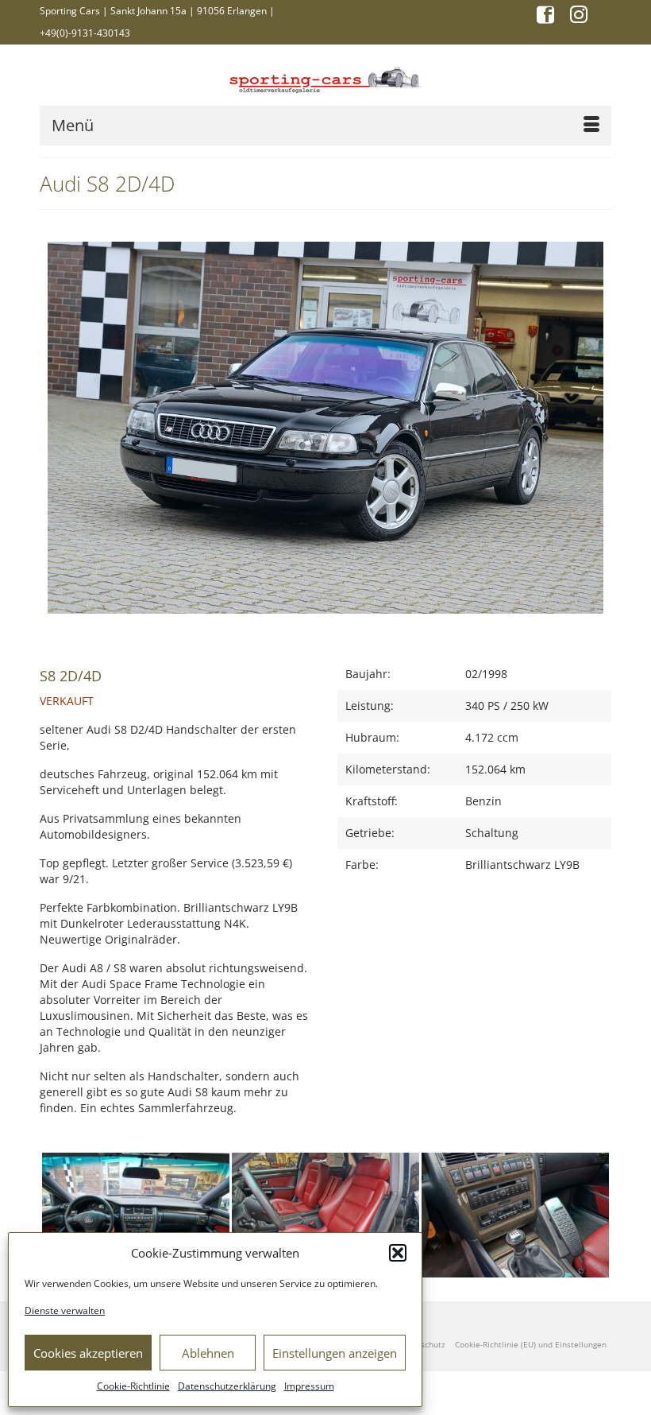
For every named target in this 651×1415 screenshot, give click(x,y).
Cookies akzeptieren (88, 1353)
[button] (398, 1253)
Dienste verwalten (65, 1310)
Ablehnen (208, 1353)
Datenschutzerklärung (227, 1386)
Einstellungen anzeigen (334, 1353)
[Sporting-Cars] (325, 78)
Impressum (309, 1386)
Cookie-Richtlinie (133, 1386)
